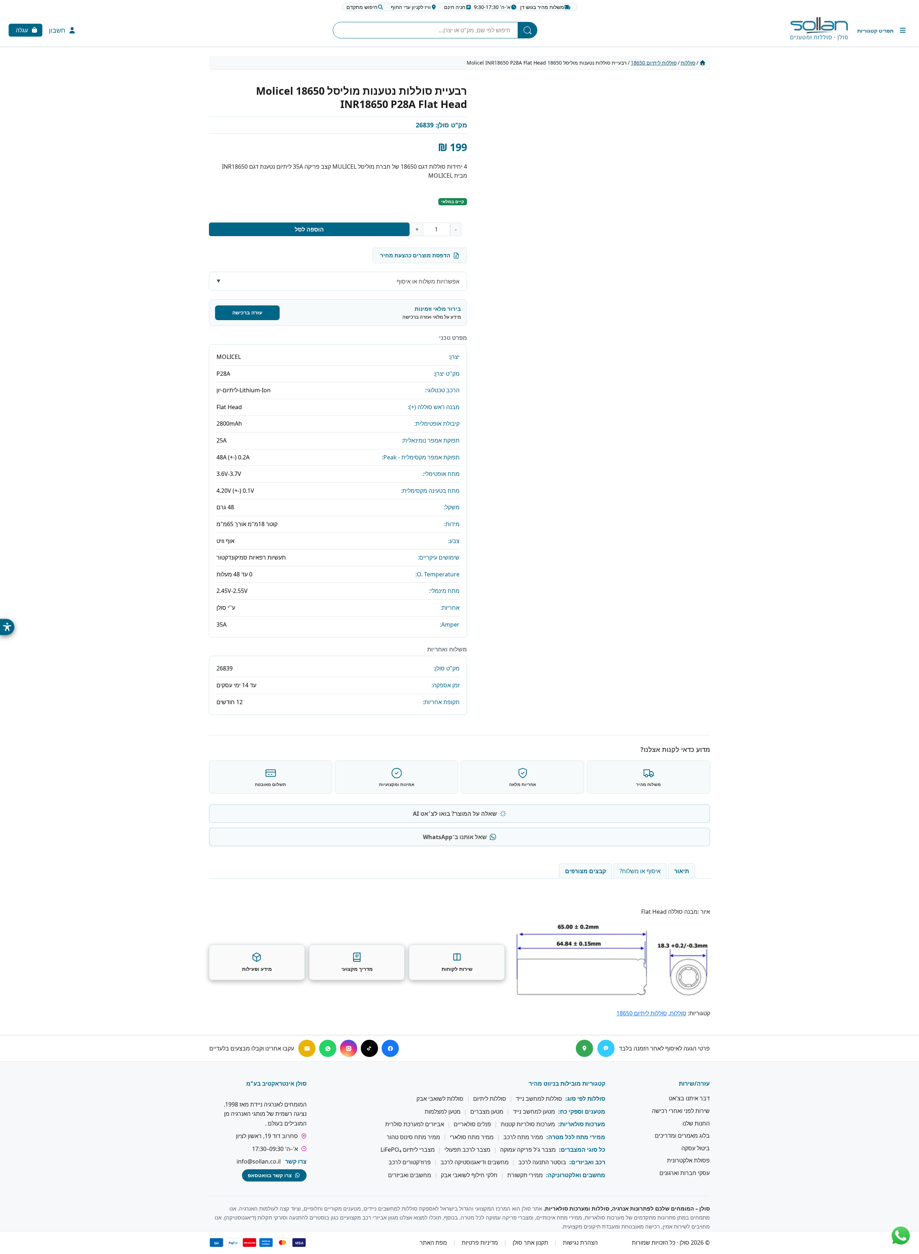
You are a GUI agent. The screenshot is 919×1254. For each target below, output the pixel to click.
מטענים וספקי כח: (581, 1111)
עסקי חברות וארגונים (684, 1173)
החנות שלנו (696, 1123)
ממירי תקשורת (525, 1175)
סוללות (688, 62)
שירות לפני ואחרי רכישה (681, 1111)
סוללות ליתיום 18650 (654, 62)
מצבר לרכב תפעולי (467, 1150)
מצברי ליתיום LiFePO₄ (408, 1150)
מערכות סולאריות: (581, 1124)
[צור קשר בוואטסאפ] (901, 1236)
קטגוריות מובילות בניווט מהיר (567, 1083)
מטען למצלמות (443, 1111)
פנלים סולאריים (472, 1124)
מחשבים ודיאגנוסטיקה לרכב (474, 1162)
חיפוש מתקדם (361, 7)
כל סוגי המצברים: (582, 1150)
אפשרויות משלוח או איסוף (428, 281)
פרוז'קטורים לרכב (409, 1162)
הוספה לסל (309, 229)
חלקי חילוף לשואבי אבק (469, 1175)
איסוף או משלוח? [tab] (640, 871)
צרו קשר (296, 1161)
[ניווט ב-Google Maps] (584, 1048)
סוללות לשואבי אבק (439, 1099)
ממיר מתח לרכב (523, 1137)
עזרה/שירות (694, 1083)
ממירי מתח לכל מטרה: (575, 1137)
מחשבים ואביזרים (409, 1175)
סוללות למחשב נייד (539, 1099)
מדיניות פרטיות (480, 1242)
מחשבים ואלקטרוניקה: (575, 1175)
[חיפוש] (527, 30)
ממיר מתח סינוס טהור (413, 1137)
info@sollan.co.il (259, 1161)
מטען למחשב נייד (534, 1111)
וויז (411, 7)
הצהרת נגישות (580, 1242)
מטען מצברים (486, 1111)
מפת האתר (433, 1242)
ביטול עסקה (695, 1148)
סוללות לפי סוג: (585, 1099)
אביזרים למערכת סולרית (414, 1124)
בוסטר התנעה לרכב (542, 1162)
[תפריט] (882, 30)
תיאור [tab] (681, 871)
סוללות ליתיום (489, 1099)
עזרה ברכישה (247, 312)
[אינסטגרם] (348, 1048)
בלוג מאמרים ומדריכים (682, 1136)
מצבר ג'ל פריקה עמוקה (528, 1150)
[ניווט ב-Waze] (606, 1048)
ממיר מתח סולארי (472, 1137)
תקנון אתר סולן (530, 1242)
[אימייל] (307, 1048)
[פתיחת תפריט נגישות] (7, 627)
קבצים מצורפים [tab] (585, 871)
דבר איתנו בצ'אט (689, 1099)
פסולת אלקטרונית (688, 1161)
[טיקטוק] (369, 1048)
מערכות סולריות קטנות (528, 1124)
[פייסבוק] (390, 1048)
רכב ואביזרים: (587, 1162)
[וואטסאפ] (327, 1048)
